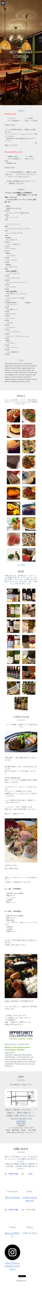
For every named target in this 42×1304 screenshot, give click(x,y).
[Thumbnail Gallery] (13, 415)
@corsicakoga (12, 1198)
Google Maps (21, 1121)
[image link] (12, 1181)
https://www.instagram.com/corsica (12, 1266)
